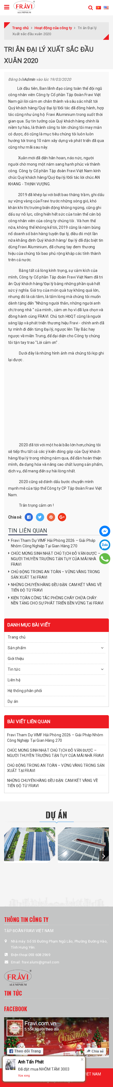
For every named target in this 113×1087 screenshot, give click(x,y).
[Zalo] (104, 544)
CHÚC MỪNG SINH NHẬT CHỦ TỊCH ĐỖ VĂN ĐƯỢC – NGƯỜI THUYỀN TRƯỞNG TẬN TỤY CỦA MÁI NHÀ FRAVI (55, 558)
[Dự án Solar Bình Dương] (83, 844)
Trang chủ (17, 637)
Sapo (68, 1080)
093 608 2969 (39, 955)
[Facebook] (104, 531)
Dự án (13, 701)
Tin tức (14, 669)
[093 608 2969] (105, 558)
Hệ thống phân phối (25, 691)
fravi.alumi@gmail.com (40, 962)
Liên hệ (14, 680)
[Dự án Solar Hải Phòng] (29, 844)
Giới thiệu (16, 658)
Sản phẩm (17, 648)
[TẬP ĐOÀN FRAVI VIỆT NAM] (24, 6)
